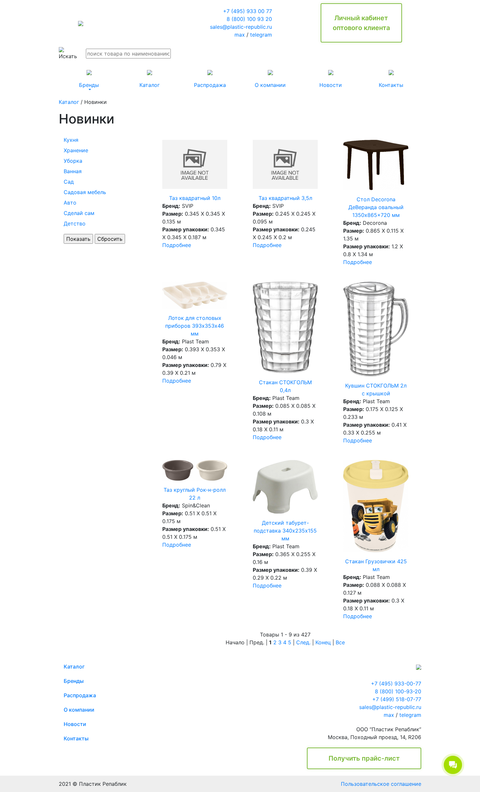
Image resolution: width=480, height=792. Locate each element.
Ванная (73, 171)
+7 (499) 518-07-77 (396, 699)
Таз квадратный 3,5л (285, 198)
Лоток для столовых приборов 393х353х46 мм (194, 326)
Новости (75, 724)
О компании (79, 709)
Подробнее (176, 245)
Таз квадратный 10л (194, 198)
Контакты (76, 738)
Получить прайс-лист (364, 758)
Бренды (74, 681)
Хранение (76, 150)
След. (303, 642)
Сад (69, 181)
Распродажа (80, 695)
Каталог (69, 102)
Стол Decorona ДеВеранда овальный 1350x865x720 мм (376, 207)
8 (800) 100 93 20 (249, 19)
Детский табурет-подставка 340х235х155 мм (285, 531)
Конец (323, 642)
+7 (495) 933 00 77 (247, 11)
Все (340, 642)
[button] (89, 79)
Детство (75, 223)
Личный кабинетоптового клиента (361, 23)
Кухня (71, 140)
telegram (261, 34)
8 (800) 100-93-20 (398, 691)
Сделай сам (79, 213)
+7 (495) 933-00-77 (396, 683)
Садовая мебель (85, 192)
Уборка (73, 160)
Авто (70, 202)
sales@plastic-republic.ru (241, 27)
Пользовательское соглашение (381, 784)
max (239, 34)
